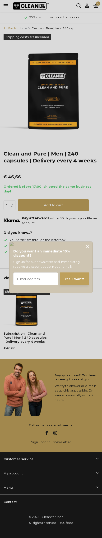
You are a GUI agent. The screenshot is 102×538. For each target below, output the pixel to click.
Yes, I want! (74, 279)
